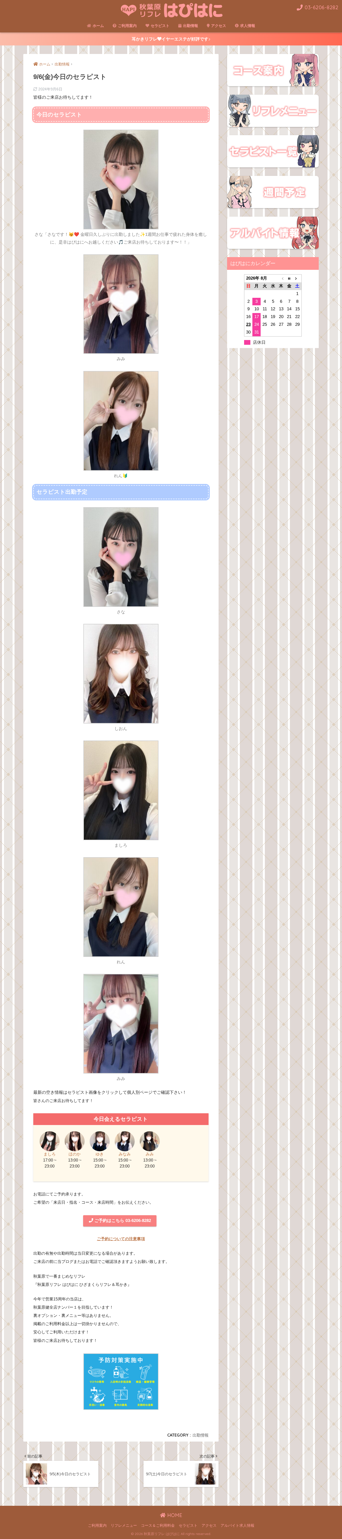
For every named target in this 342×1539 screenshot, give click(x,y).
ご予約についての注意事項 (121, 1239)
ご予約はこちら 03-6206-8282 (122, 1220)
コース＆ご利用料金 (158, 1526)
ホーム (98, 25)
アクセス (218, 25)
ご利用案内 (127, 25)
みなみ (125, 1154)
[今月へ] (289, 278)
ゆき (100, 1154)
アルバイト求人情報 (237, 1526)
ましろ (50, 1154)
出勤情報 (190, 25)
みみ (150, 1154)
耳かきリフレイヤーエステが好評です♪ (171, 39)
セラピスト (159, 25)
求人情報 (247, 25)
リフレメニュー (124, 1526)
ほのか (75, 1154)
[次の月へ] (297, 278)
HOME (174, 1515)
